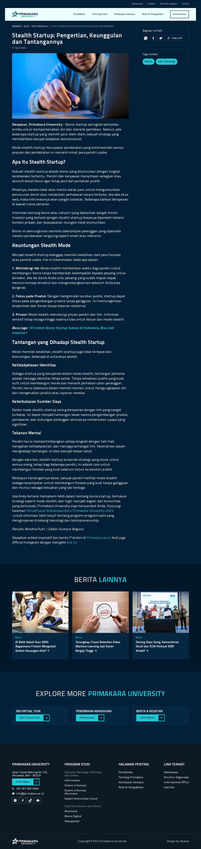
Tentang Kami (99, 14)
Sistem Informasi (75, 785)
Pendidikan (79, 14)
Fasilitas (169, 787)
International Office (176, 782)
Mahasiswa (171, 772)
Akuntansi (71, 811)
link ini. (72, 542)
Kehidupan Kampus (124, 14)
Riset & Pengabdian (152, 14)
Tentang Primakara (131, 777)
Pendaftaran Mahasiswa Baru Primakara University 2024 (69, 511)
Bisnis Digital (73, 816)
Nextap (184, 841)
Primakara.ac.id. (99, 538)
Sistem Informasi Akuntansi (75, 792)
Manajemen (72, 821)
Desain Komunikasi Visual (81, 798)
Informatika (72, 780)
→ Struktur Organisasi (106, 32)
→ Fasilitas (100, 26)
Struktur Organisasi (176, 777)
